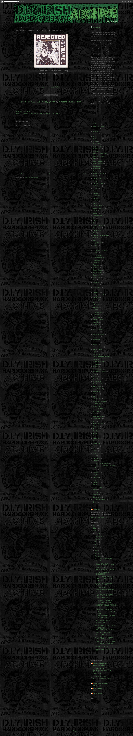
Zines (94, 502)
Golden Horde (97, 272)
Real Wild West (98, 389)
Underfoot (96, 482)
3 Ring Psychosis (98, 126)
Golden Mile (97, 275)
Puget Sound (97, 379)
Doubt (95, 233)
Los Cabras (96, 317)
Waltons (95, 494)
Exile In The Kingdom (100, 250)
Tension (95, 460)
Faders (95, 252)
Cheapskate (97, 181)
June (97, 544)
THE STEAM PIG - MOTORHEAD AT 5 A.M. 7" (104, 629)
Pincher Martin (47, 113)
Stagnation (96, 426)
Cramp (95, 203)
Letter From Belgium (100, 683)
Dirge (94, 223)
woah (94, 690)
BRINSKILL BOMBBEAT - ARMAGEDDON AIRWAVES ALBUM (104, 589)
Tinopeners (96, 472)
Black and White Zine (100, 154)
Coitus (95, 191)
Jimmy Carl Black (98, 295)
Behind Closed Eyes (99, 665)
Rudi (94, 396)
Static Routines (98, 436)
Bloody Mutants (98, 163)
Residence (96, 391)
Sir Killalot (96, 411)
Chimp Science (98, 668)
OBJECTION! (97, 693)
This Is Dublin (98, 688)
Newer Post (20, 174)
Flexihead (39, 113)
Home (51, 174)
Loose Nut (96, 314)
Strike (95, 451)
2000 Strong (97, 124)
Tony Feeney (97, 475)
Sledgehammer (98, 416)
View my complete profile (99, 517)
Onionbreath (97, 354)
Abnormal (96, 129)
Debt (94, 218)
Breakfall (96, 171)
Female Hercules (98, 257)
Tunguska (96, 480)
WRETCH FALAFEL (100, 677)
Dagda (95, 210)
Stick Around (97, 443)
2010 (95, 528)
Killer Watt (96, 304)
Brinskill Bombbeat (99, 173)
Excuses (95, 248)
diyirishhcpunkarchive (70, 102)
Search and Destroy (99, 401)
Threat (95, 470)
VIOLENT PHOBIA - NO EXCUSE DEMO (102, 573)
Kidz (94, 302)
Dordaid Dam (97, 230)
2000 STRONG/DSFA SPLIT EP (105, 625)
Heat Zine (96, 285)
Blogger (75, 731)
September (99, 536)
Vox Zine (96, 492)
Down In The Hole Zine (100, 235)
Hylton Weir (96, 287)
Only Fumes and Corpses (101, 356)
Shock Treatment (98, 409)
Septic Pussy (97, 404)
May (96, 547)
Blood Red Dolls (98, 161)
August (97, 539)
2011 (95, 525)
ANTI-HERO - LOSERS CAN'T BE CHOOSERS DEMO (104, 601)
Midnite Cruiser (98, 319)
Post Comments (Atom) (32, 177)
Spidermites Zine (98, 423)
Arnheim (95, 134)
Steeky (95, 441)
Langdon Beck (97, 312)
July (96, 542)
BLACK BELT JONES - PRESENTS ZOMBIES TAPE (105, 568)
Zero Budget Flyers (99, 499)
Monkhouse (96, 324)
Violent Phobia (97, 487)
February (98, 556)
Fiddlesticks (96, 260)
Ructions (96, 394)
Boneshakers (97, 168)
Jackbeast (96, 292)
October (98, 533)
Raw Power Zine (98, 384)
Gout (94, 280)
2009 (95, 531)
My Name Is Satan (99, 334)
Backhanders (97, 139)
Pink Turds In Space (99, 371)
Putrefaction (97, 381)
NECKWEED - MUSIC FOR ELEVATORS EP (103, 584)
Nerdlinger (96, 342)
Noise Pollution (98, 347)
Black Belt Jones (98, 156)
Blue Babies (97, 166)
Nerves (95, 344)
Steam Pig (96, 438)
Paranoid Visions (98, 361)
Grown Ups (96, 282)
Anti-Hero (96, 131)
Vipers (95, 489)
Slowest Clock (97, 418)
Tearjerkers (96, 458)
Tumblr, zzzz (97, 685)
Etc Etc (95, 245)
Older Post (82, 174)
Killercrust (96, 307)
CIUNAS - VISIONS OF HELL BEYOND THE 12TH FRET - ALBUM (105, 611)
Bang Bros (96, 144)
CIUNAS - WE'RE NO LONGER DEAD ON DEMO (105, 617)
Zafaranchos (97, 497)
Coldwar (95, 193)
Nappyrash (96, 337)
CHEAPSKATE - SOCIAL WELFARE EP (103, 621)
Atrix (94, 136)
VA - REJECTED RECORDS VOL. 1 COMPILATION (104, 638)
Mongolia (96, 322)
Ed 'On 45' (26, 111)
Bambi (95, 141)
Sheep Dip (96, 406)
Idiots (94, 290)
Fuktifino (95, 267)
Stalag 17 (96, 428)
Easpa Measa (97, 243)
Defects (95, 220)
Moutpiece (96, 332)
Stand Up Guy (97, 431)
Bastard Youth (97, 146)
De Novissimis (97, 215)
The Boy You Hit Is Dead (101, 463)
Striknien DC (56, 113)
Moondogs (96, 327)
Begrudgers (96, 149)
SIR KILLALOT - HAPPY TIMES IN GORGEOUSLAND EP (105, 642)
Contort (95, 198)
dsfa (94, 240)
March (97, 553)
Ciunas (95, 188)
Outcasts (96, 359)
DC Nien (95, 213)
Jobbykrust (96, 297)
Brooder (95, 176)
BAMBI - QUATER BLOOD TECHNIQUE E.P (103, 633)
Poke (94, 374)
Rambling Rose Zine (100, 663)
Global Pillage (97, 270)
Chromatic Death (98, 183)
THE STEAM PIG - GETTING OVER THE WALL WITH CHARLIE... (104, 578)
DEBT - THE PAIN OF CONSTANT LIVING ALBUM (105, 564)
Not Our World (97, 349)
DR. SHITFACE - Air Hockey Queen (38, 102)
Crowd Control (97, 205)
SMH (94, 421)
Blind (94, 158)
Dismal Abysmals (98, 225)
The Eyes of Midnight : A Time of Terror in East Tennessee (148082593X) (103, 672)
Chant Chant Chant (99, 178)
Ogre (94, 351)
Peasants (96, 364)
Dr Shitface (32, 113)
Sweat (95, 456)
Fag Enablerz (97, 255)
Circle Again (97, 186)
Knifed (95, 309)
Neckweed (96, 339)
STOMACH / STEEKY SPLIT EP (105, 646)
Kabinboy (96, 300)
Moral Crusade (98, 329)
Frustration (96, 265)
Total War (96, 477)
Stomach (96, 446)
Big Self (95, 151)
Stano (95, 433)
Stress (95, 448)
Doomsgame (97, 228)
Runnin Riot (96, 399)
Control (95, 201)
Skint (94, 413)
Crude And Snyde (98, 208)
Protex (95, 376)
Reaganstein (97, 386)
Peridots (95, 366)
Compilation (24, 113)
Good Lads (96, 277)
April (96, 550)
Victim (95, 484)
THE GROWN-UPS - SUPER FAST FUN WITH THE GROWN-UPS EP (104, 595)
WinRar (97, 654)
